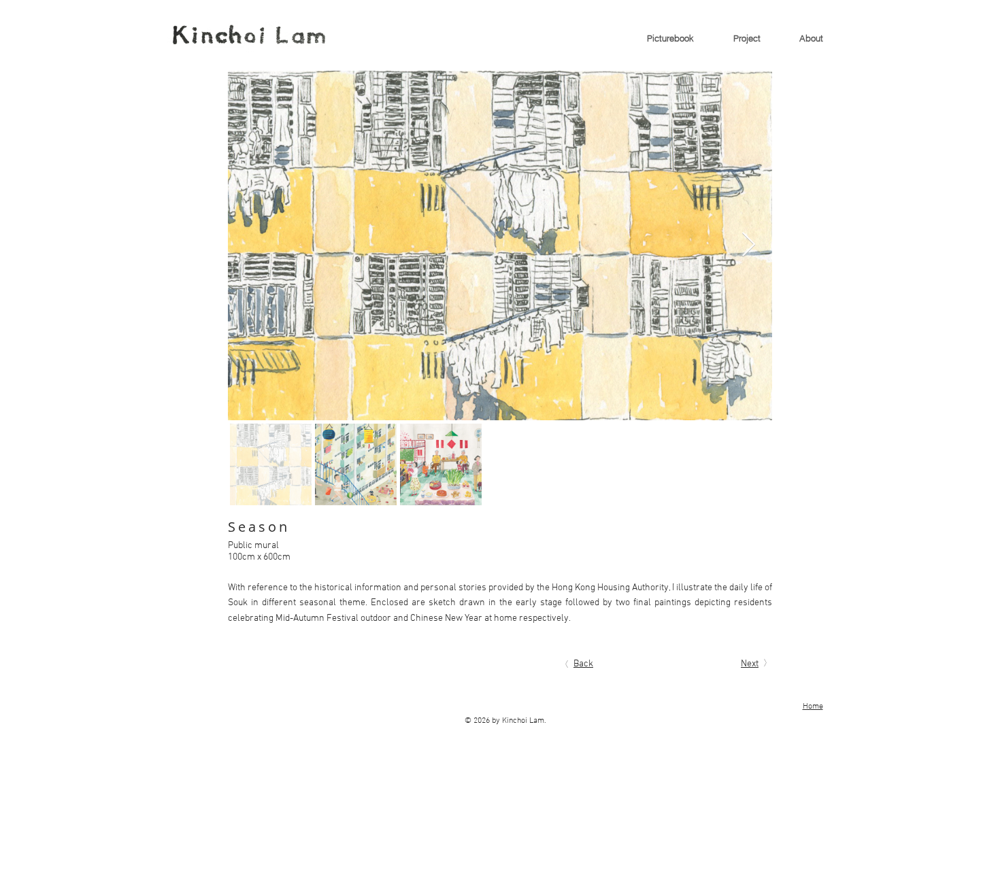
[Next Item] (748, 245)
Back (583, 664)
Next (750, 664)
